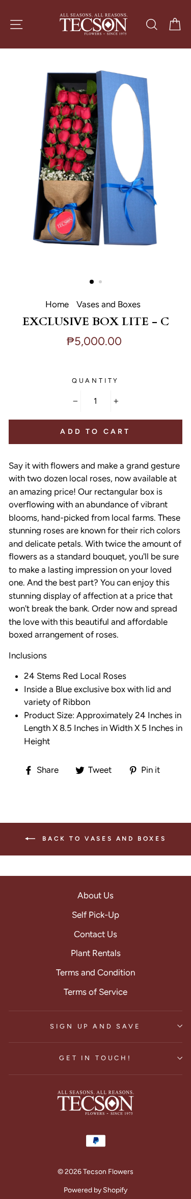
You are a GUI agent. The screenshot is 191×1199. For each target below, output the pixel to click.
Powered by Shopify (95, 1190)
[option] (95, 161)
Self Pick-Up (95, 915)
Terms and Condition (95, 972)
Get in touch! (95, 1058)
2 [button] (101, 282)
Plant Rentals (96, 953)
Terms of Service (95, 992)
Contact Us (95, 934)
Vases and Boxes (108, 304)
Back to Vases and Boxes (102, 838)
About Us (95, 895)
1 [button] (92, 282)
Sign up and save (95, 1026)
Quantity (96, 380)
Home (57, 304)
